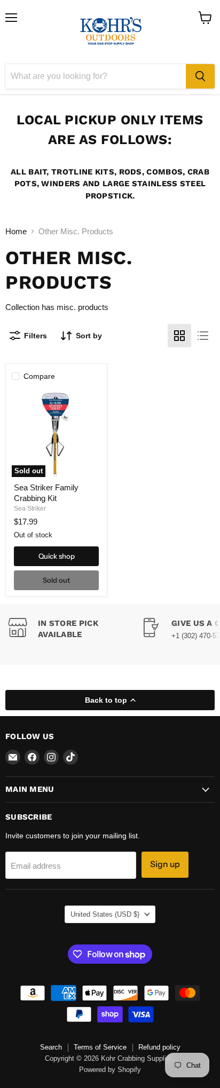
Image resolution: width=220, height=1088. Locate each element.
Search (51, 1047)
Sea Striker (30, 508)
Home (16, 231)
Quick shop (56, 556)
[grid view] (179, 335)
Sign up (165, 864)
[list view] (203, 335)
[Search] (200, 76)
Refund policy (159, 1047)
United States (104, 914)
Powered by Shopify (110, 1070)
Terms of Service (100, 1047)
